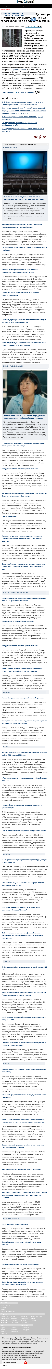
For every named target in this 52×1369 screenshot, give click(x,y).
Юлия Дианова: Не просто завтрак (15, 1224)
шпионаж (19, 15)
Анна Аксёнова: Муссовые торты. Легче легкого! (20, 1264)
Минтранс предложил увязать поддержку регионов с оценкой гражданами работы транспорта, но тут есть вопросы (22, 538)
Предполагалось (19, 69)
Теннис (3, 1332)
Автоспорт (14, 1330)
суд (22, 13)
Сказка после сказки (9, 516)
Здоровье (14, 1322)
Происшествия (36, 1316)
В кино (13, 1316)
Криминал (24, 1318)
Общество (24, 1316)
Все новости (5, 1305)
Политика (4, 1316)
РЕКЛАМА (15, 1347)
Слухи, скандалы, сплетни (15, 592)
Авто (33, 1318)
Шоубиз (6, 692)
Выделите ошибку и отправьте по (20, 144)
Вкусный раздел (11, 1218)
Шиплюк (7, 13)
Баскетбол (14, 1328)
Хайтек (6, 854)
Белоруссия (26, 1330)
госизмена (8, 15)
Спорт (6, 1064)
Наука (6, 747)
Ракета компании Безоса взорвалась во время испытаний (24, 830)
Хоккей (3, 1330)
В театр (4, 1322)
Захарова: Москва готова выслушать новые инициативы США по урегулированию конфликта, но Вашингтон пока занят (23, 566)
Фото (3, 1309)
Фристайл (14, 1332)
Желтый (14, 1320)
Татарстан (25, 1328)
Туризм (6, 961)
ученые (15, 13)
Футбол (3, 1328)
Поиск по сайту (6, 9)
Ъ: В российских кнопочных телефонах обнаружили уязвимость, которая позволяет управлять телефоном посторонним (22, 935)
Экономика (5, 1318)
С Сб (33, 26)
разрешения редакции (9, 1353)
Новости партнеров (8, 1311)
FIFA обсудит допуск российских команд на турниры (21, 1169)
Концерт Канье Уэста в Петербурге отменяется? (20, 469)
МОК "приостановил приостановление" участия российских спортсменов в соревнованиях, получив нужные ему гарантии (24, 1195)
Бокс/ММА (4, 1334)
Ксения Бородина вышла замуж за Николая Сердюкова (23, 698)
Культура (4, 1320)
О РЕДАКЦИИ (6, 1347)
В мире (3, 1307)
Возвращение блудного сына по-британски (18, 621)
